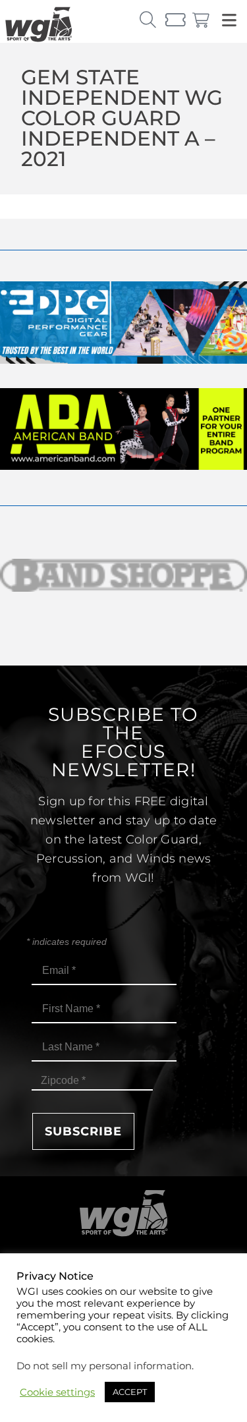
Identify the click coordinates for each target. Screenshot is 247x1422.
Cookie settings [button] (57, 1392)
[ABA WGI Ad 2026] (123, 466)
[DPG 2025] (123, 360)
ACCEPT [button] (130, 1391)
